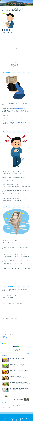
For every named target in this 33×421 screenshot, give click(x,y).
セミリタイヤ (4, 343)
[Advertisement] (16, 41)
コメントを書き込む (16, 405)
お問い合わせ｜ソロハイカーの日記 (24, 418)
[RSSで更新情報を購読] (17, 350)
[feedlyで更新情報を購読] (15, 350)
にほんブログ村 (4, 337)
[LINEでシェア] (7, 30)
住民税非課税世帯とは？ (14, 64)
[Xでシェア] (3, 30)
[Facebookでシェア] (4, 30)
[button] (9, 30)
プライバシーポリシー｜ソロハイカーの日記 (8, 418)
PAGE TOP (17, 413)
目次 (15, 62)
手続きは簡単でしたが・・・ (15, 65)
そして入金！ (13, 66)
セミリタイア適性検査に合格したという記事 (12, 122)
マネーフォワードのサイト (18, 108)
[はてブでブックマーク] (6, 30)
